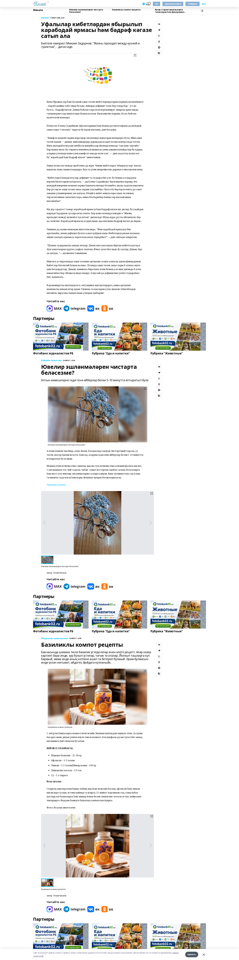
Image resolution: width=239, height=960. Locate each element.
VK (156, 3)
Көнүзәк (45, 18)
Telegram (192, 3)
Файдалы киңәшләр (51, 360)
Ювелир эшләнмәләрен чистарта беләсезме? (86, 11)
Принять (191, 954)
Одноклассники (173, 3)
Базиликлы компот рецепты (126, 10)
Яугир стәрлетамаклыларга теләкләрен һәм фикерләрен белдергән (169, 11)
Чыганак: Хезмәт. (56, 484)
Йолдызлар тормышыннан (54, 638)
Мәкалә (38, 10)
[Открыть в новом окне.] (54, 308)
